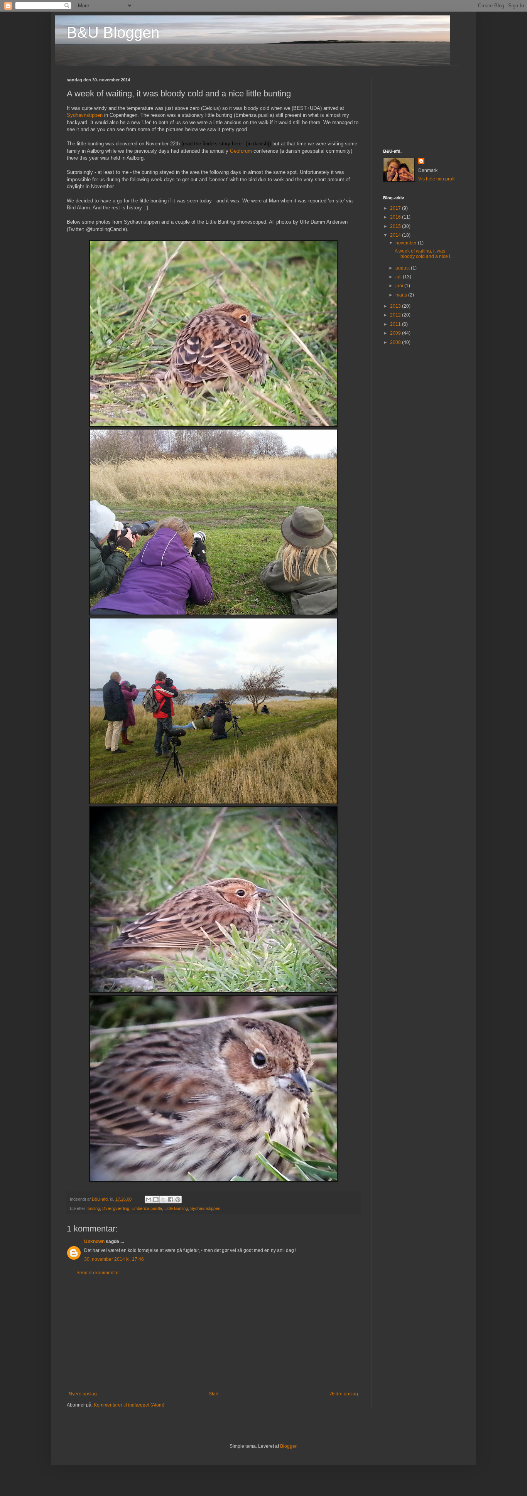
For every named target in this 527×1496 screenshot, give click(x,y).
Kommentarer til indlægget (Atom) (129, 1405)
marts (401, 295)
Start (213, 1394)
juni (399, 285)
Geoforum (241, 151)
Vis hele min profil (437, 179)
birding (94, 1208)
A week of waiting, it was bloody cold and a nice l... (424, 253)
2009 (396, 333)
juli (399, 277)
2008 (396, 342)
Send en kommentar (97, 1272)
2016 (396, 217)
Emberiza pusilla (147, 1208)
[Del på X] (163, 1199)
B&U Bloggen (113, 32)
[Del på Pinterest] (178, 1199)
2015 (396, 226)
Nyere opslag (83, 1394)
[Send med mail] (148, 1199)
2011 (396, 324)
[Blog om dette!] (156, 1199)
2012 (396, 315)
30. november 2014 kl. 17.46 (114, 1259)
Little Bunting (176, 1208)
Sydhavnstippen (85, 115)
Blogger (288, 1446)
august (403, 268)
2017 (396, 208)
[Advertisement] (213, 1333)
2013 (396, 306)
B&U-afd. (101, 1199)
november (406, 243)
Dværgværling (115, 1208)
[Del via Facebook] (170, 1199)
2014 (396, 235)
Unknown (94, 1241)
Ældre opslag (344, 1394)
